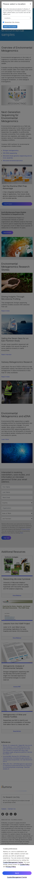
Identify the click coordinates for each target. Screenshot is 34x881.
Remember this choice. (12, 22)
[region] (17, 863)
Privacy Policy (11, 866)
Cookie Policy (24, 864)
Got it (17, 873)
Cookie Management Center (13, 862)
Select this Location (10, 26)
